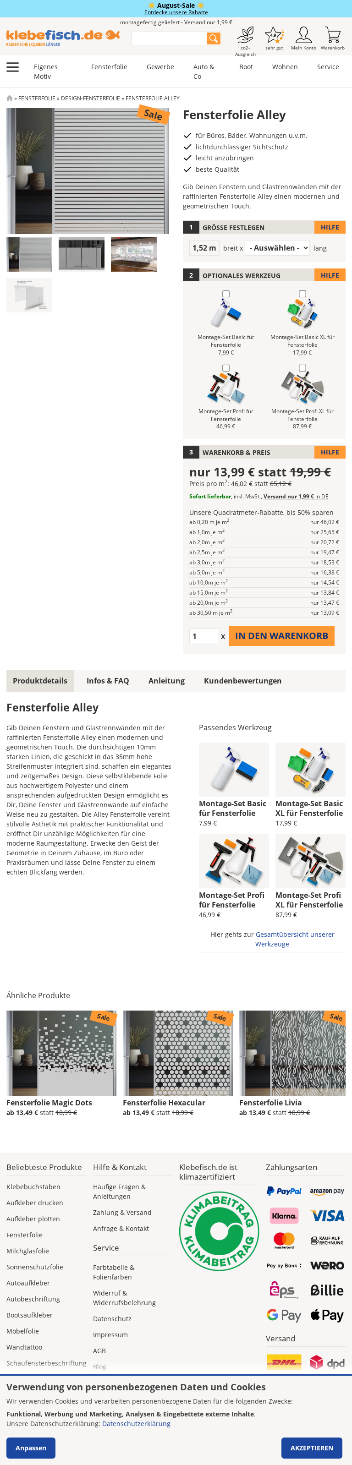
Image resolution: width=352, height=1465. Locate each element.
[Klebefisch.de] (63, 38)
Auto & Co (203, 71)
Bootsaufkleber (29, 1315)
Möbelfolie (22, 1331)
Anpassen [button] (31, 1447)
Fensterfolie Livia (270, 1103)
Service (328, 66)
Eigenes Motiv (46, 71)
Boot (246, 66)
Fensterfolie (109, 66)
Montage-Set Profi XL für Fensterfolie (309, 900)
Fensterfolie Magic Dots (49, 1103)
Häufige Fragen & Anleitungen (119, 1191)
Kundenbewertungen (243, 681)
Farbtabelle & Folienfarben (113, 1272)
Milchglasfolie (27, 1250)
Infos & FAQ (108, 681)
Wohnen (285, 66)
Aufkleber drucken (34, 1202)
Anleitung (166, 681)
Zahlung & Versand (122, 1212)
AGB (99, 1350)
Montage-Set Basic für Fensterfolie (232, 808)
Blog (99, 1366)
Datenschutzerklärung (136, 1423)
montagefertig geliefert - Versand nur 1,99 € (176, 22)
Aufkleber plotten (33, 1218)
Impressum (110, 1334)
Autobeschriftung (33, 1299)
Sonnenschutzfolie (34, 1267)
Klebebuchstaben (33, 1186)
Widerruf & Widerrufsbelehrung (124, 1298)
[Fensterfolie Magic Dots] (61, 1053)
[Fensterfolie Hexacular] (178, 1053)
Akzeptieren (312, 1447)
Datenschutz (112, 1318)
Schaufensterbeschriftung (46, 1363)
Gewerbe (160, 66)
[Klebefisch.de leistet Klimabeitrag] (219, 1232)
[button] (29, 254)
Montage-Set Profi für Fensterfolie (231, 900)
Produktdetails (40, 681)
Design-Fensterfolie (90, 98)
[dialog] (176, 1420)
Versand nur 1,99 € (296, 496)
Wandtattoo (24, 1347)
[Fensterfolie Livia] (294, 1053)
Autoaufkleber (28, 1283)
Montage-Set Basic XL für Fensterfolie (309, 808)
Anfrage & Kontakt (121, 1228)
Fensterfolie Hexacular (164, 1103)
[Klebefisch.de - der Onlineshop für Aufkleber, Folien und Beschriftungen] (9, 98)
